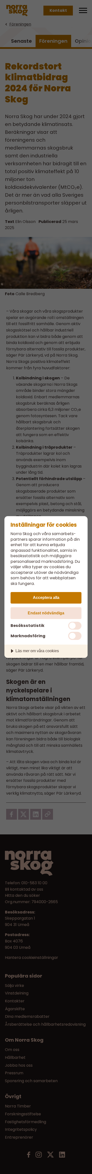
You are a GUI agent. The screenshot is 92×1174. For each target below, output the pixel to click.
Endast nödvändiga (46, 613)
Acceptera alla (46, 597)
